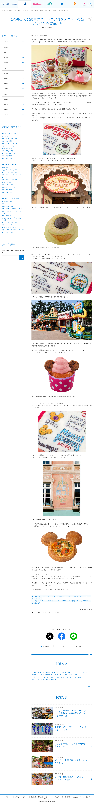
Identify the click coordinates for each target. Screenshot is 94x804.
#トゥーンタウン (37, 674)
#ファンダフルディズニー (9, 230)
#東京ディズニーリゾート (10, 198)
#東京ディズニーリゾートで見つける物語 (12, 219)
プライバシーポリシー (21, 797)
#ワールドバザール (81, 672)
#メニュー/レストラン (38, 672)
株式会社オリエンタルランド (81, 797)
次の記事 (78, 646)
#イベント (5, 136)
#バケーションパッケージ (9, 227)
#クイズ (21, 230)
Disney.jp (47, 799)
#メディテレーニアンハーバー (52, 674)
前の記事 (46, 646)
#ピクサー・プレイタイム (9, 170)
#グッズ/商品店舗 (7, 156)
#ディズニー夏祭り (7, 141)
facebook (61, 636)
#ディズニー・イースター (9, 138)
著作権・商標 (66, 797)
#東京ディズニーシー (68, 672)
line (73, 636)
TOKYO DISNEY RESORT (9, 4)
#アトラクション (7, 158)
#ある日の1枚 (6, 209)
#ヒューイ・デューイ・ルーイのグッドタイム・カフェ (65, 677)
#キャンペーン (6, 204)
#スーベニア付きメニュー (70, 674)
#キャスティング (17, 209)
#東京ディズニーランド (53, 672)
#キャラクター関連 (7, 151)
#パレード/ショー (7, 148)
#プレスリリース (15, 201)
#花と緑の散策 (6, 215)
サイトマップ (8, 797)
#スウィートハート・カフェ (40, 677)
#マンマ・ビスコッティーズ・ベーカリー (44, 679)
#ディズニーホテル (7, 225)
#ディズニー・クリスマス (9, 146)
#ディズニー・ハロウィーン (10, 143)
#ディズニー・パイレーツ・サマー (12, 175)
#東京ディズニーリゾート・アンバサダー (12, 212)
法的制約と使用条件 (37, 797)
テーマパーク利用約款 (52, 797)
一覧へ (63, 646)
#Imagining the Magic (8, 206)
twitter (50, 636)
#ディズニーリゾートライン (10, 222)
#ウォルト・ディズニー (9, 232)
